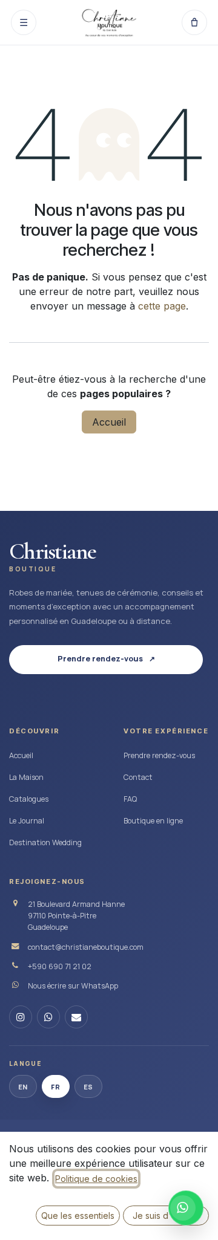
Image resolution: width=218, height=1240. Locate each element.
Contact (138, 777)
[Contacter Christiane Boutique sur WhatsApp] (185, 1207)
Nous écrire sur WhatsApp (73, 986)
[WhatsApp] (48, 1016)
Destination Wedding (45, 842)
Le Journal (26, 821)
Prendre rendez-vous (159, 755)
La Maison (26, 777)
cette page (162, 306)
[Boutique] (194, 22)
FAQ (130, 799)
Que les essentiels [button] (77, 1215)
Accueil (109, 422)
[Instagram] (20, 1016)
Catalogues (28, 799)
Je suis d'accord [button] (166, 1215)
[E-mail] (76, 1016)
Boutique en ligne (153, 821)
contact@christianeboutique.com (86, 947)
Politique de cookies (96, 1178)
